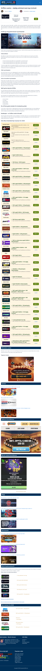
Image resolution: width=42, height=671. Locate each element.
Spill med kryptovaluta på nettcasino (7, 599)
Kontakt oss (24, 639)
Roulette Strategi (18, 658)
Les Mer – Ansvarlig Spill (4, 660)
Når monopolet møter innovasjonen (7, 397)
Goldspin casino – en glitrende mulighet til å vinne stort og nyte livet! (13, 554)
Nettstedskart (24, 643)
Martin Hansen (32, 11)
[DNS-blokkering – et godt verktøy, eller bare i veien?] (8, 503)
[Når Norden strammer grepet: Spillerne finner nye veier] (8, 392)
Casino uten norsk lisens (19, 653)
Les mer (36, 128)
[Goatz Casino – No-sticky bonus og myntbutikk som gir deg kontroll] (8, 549)
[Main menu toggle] (40, 3)
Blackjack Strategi (18, 657)
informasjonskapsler (25, 642)
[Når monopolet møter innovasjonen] (8, 402)
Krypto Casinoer (18, 656)
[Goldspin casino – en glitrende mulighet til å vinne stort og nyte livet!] (8, 560)
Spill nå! (36, 125)
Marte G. (10, 11)
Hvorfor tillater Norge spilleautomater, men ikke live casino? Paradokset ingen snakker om (16, 508)
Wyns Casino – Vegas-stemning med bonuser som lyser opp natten (13, 533)
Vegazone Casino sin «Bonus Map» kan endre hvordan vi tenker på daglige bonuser (15, 408)
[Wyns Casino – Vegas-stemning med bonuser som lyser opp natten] (8, 538)
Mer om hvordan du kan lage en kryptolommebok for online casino (12, 601)
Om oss (23, 640)
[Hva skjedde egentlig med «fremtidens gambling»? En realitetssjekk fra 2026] (8, 524)
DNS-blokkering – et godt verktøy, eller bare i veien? (10, 497)
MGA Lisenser (17, 661)
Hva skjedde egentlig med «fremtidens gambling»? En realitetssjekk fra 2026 (14, 519)
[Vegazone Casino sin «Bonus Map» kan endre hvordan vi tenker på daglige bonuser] (8, 413)
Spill (36, 18)
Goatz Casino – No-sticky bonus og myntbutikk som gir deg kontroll (13, 544)
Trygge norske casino (18, 662)
